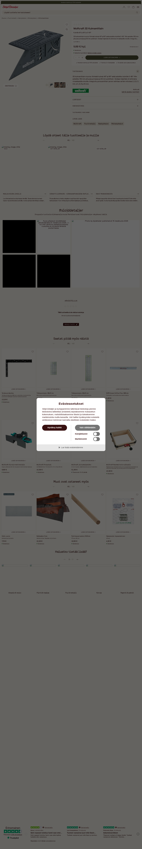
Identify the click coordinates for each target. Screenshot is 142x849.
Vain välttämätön (87, 427)
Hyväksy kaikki (54, 427)
